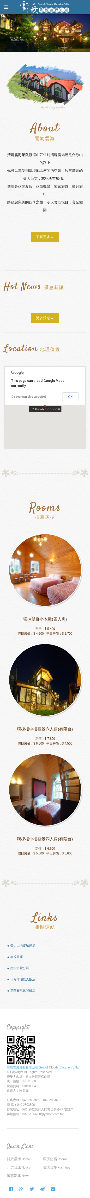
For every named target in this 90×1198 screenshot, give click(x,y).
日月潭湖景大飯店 (22, 979)
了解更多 (43, 237)
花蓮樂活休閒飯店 (22, 990)
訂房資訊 (18, 1167)
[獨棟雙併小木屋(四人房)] (45, 570)
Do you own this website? (29, 396)
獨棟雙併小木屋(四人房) (45, 619)
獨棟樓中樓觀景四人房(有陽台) (45, 839)
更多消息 (43, 318)
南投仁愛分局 (19, 968)
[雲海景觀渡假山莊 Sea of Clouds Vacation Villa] (32, 1189)
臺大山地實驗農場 (22, 945)
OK (70, 397)
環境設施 (56, 1167)
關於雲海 (18, 1159)
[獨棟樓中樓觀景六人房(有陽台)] (45, 680)
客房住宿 (55, 1159)
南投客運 (16, 957)
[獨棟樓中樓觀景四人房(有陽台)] (45, 789)
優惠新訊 (18, 1176)
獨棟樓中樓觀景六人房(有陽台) (45, 729)
